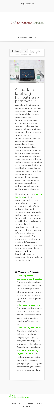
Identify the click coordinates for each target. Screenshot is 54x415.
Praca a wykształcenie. (30, 327)
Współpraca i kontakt (19, 397)
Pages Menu (26, 4)
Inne (24, 51)
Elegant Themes (26, 403)
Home (17, 51)
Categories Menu (25, 37)
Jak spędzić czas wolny (30, 305)
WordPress (27, 406)
